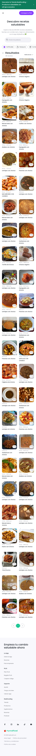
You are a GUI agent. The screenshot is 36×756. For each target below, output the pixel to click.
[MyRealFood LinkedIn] (18, 725)
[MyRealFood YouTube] (31, 725)
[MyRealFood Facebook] (5, 725)
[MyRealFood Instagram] (11, 725)
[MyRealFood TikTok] (24, 725)
